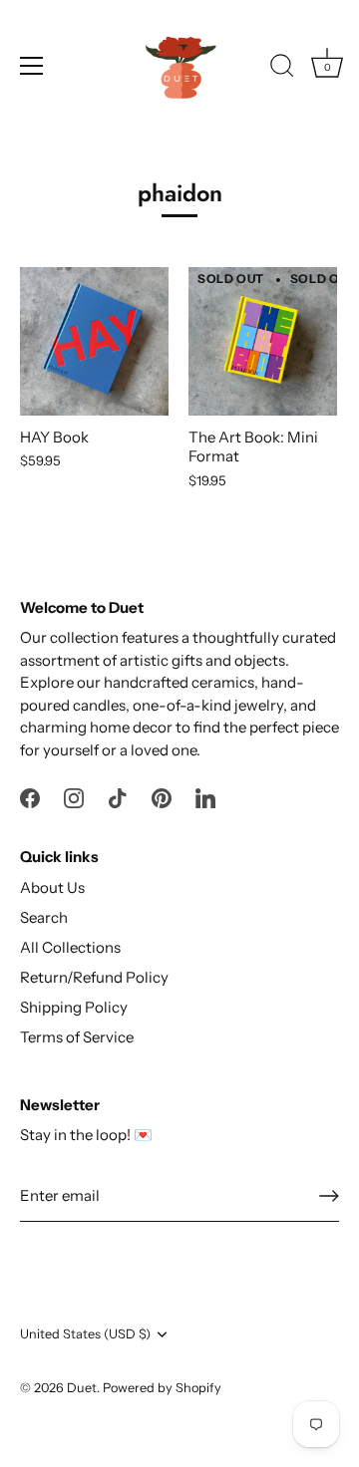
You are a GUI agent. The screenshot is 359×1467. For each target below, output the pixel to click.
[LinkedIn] (205, 795)
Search (44, 917)
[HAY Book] (94, 341)
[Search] (282, 69)
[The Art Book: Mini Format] (262, 341)
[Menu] (32, 66)
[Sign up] (329, 1196)
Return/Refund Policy (94, 977)
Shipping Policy (74, 1007)
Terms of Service (77, 1036)
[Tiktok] (118, 795)
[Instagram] (74, 795)
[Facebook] (30, 795)
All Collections (70, 947)
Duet (82, 1387)
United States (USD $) (85, 1333)
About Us (52, 887)
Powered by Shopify (162, 1387)
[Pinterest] (162, 795)
